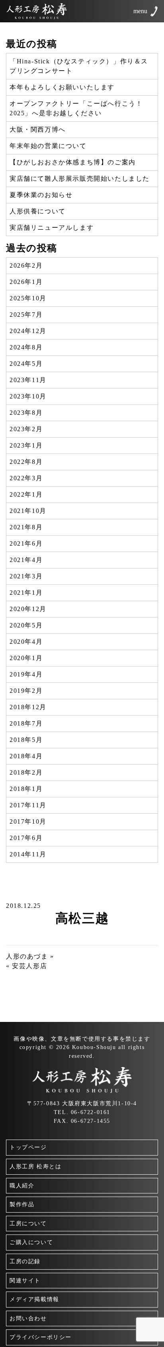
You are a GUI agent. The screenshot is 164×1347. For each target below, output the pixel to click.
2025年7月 (26, 314)
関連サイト (25, 1280)
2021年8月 (26, 527)
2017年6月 (26, 837)
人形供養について (38, 211)
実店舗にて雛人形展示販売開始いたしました (80, 178)
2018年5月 (26, 739)
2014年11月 (28, 854)
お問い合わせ (28, 1318)
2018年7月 (26, 723)
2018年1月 (26, 788)
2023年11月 (28, 380)
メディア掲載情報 (34, 1299)
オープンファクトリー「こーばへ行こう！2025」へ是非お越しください (76, 108)
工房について (28, 1223)
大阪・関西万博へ (38, 129)
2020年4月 (26, 641)
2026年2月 (26, 265)
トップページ (28, 1147)
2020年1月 (26, 658)
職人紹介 (22, 1185)
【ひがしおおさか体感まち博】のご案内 (73, 162)
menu (140, 11)
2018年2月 (26, 772)
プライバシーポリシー (41, 1337)
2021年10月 (28, 510)
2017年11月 (28, 805)
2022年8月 (26, 461)
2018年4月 (26, 756)
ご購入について (31, 1242)
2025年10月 (28, 298)
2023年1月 (26, 445)
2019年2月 (26, 690)
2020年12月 (28, 608)
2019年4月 (26, 674)
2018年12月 (28, 707)
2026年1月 (26, 281)
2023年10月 (28, 396)
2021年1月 (26, 592)
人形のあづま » (30, 956)
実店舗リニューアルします (52, 227)
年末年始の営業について (48, 145)
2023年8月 (26, 412)
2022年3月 (26, 478)
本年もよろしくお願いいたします (62, 87)
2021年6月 (26, 543)
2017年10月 (28, 821)
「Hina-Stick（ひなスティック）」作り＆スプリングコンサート (79, 66)
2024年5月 (26, 363)
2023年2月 (26, 429)
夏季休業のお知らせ (41, 194)
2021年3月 (26, 576)
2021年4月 (26, 559)
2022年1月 (26, 494)
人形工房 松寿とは (35, 1166)
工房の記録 (25, 1261)
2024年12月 (28, 330)
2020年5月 (26, 625)
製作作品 (22, 1204)
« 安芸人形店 (26, 965)
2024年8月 (26, 347)
